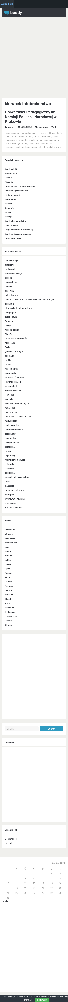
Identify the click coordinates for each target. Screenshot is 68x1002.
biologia (8, 278)
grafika (8, 360)
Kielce (8, 551)
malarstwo (10, 408)
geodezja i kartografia (15, 351)
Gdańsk (8, 621)
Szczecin (9, 595)
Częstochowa (11, 616)
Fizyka (8, 212)
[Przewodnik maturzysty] (13, 14)
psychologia (10, 455)
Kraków (8, 556)
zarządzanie (10, 503)
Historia (8, 204)
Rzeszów (9, 586)
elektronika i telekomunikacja (19, 308)
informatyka (10, 373)
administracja (11, 260)
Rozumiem (42, 999)
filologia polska (12, 330)
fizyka (8, 347)
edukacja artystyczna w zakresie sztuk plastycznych (29, 299)
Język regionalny (13, 238)
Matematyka (11, 173)
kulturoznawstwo (13, 390)
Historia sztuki (11, 225)
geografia (9, 356)
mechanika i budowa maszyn (18, 416)
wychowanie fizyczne (15, 499)
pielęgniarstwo (12, 442)
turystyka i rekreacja (15, 490)
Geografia (9, 208)
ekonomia (9, 304)
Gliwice (8, 625)
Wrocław (9, 534)
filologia (8, 325)
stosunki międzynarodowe (17, 477)
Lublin (8, 560)
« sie (5, 901)
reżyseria (9, 464)
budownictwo (11, 282)
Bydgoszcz (10, 612)
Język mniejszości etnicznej (18, 234)
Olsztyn (8, 564)
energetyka (10, 312)
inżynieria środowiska (15, 377)
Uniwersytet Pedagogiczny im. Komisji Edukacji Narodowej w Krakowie (31, 116)
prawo (8, 451)
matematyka (11, 412)
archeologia (10, 269)
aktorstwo (9, 265)
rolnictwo (9, 468)
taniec (8, 481)
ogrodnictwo (11, 434)
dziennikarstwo (12, 295)
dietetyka (9, 291)
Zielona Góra (11, 543)
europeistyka (11, 317)
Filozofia (9, 182)
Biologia (9, 217)
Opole (7, 569)
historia (8, 364)
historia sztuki (11, 369)
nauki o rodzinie (12, 425)
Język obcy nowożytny (15, 221)
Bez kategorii (11, 839)
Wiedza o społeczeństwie (16, 191)
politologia (10, 447)
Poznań (8, 573)
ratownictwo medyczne (16, 460)
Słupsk (8, 599)
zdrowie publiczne (13, 507)
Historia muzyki (12, 195)
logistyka (9, 399)
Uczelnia (43, 127)
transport (9, 486)
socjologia (10, 473)
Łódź (7, 547)
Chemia (8, 178)
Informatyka (10, 199)
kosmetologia (11, 386)
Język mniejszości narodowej (19, 230)
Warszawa (10, 530)
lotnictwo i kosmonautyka (17, 403)
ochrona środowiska (14, 429)
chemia (8, 286)
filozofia (8, 334)
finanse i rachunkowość (16, 338)
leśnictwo (9, 395)
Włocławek (10, 538)
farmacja (9, 321)
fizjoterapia (10, 343)
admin (11, 127)
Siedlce (8, 590)
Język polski (11, 169)
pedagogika (10, 438)
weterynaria (10, 494)
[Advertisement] (34, 58)
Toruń (7, 603)
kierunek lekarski (13, 382)
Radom (8, 582)
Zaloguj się (7, 3)
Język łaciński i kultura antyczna (20, 186)
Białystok (9, 608)
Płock (7, 577)
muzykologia (11, 421)
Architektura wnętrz (14, 273)
